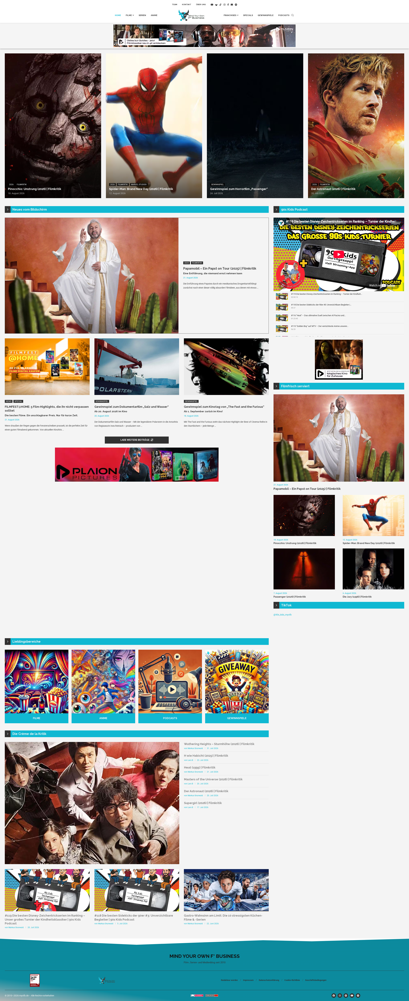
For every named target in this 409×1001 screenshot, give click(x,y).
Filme (129, 15)
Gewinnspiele (266, 15)
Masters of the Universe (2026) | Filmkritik (213, 779)
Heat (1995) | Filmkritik (199, 767)
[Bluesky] (216, 4)
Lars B (190, 760)
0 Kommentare (33, 856)
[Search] (292, 15)
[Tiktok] (220, 4)
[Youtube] (212, 4)
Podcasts (283, 15)
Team (174, 5)
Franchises (230, 15)
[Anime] (103, 686)
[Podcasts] (170, 686)
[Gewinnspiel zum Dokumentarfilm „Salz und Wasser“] (136, 366)
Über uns (201, 5)
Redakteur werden (229, 980)
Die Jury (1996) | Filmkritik (357, 596)
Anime (154, 15)
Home (118, 15)
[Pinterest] (346, 995)
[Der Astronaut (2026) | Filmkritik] (356, 125)
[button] (10, 803)
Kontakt (186, 5)
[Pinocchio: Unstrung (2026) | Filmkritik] (53, 125)
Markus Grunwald (195, 748)
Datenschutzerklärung (269, 980)
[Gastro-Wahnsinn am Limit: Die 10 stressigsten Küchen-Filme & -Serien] (226, 897)
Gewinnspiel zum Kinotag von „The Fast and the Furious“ (224, 406)
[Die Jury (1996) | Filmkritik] (373, 568)
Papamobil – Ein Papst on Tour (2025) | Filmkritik (219, 268)
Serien (142, 15)
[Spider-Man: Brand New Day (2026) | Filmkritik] (154, 125)
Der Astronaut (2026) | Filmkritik (333, 189)
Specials (248, 15)
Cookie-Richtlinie (292, 980)
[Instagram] (224, 4)
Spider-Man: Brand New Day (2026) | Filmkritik (141, 189)
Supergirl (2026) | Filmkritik (203, 803)
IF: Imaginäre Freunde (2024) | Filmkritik (48, 851)
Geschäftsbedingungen (315, 980)
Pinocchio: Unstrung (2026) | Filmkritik (34, 189)
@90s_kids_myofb (283, 614)
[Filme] (36, 686)
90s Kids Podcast (294, 209)
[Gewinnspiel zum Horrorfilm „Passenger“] (255, 125)
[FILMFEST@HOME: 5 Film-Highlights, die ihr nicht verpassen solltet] (47, 366)
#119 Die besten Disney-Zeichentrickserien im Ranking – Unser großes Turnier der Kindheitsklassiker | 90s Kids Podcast (45, 919)
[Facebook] (228, 4)
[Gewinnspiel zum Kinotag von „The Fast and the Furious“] (226, 366)
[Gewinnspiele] (237, 686)
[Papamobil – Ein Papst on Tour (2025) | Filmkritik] (91, 276)
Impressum (248, 980)
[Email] (232, 4)
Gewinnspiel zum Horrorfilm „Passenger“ (239, 189)
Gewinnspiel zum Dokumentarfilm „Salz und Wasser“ (131, 406)
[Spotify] (236, 4)
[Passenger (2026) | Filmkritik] (304, 568)
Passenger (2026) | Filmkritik (290, 596)
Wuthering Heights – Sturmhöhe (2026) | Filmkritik (219, 744)
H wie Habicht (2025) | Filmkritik (206, 755)
